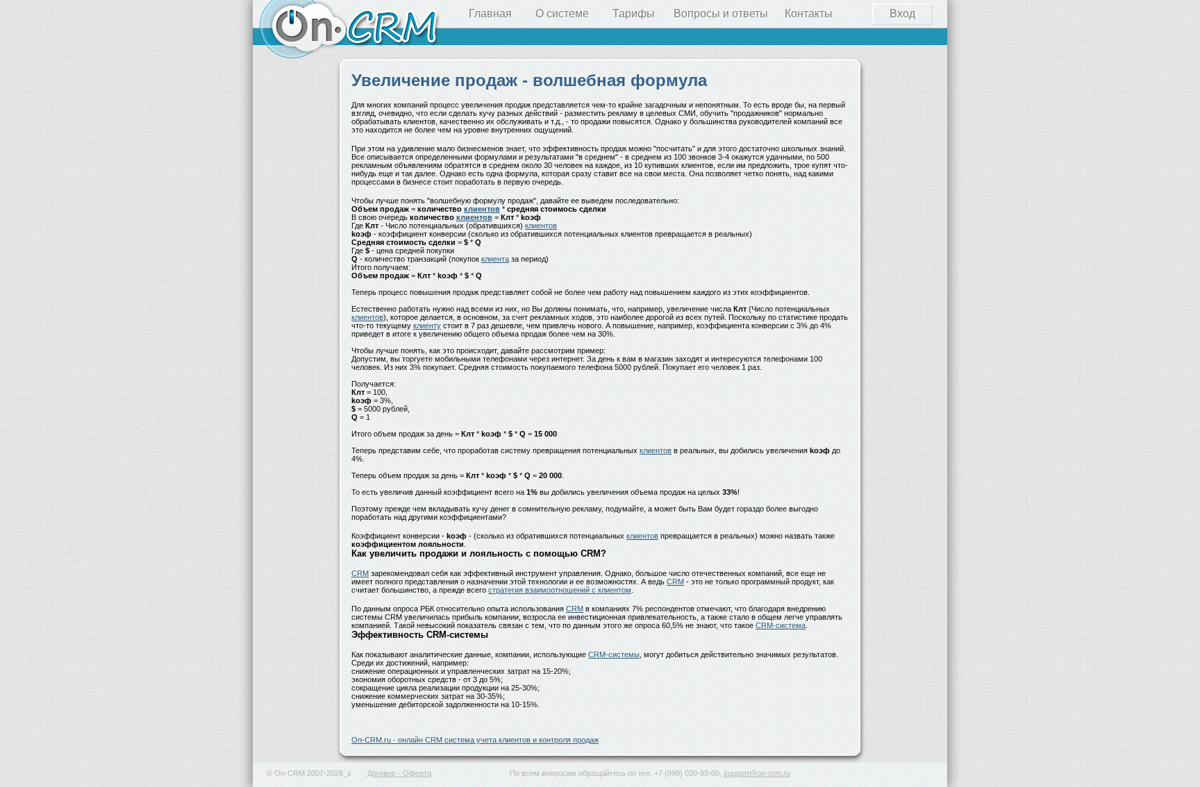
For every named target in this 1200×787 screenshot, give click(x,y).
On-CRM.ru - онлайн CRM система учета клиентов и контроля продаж (475, 740)
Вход (902, 13)
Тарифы (633, 13)
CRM (360, 573)
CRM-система (781, 625)
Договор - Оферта (399, 773)
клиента (495, 259)
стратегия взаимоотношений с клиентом (559, 590)
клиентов (482, 209)
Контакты (809, 13)
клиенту (427, 325)
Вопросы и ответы (721, 13)
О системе (562, 13)
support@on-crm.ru (757, 773)
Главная (490, 13)
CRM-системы (614, 654)
